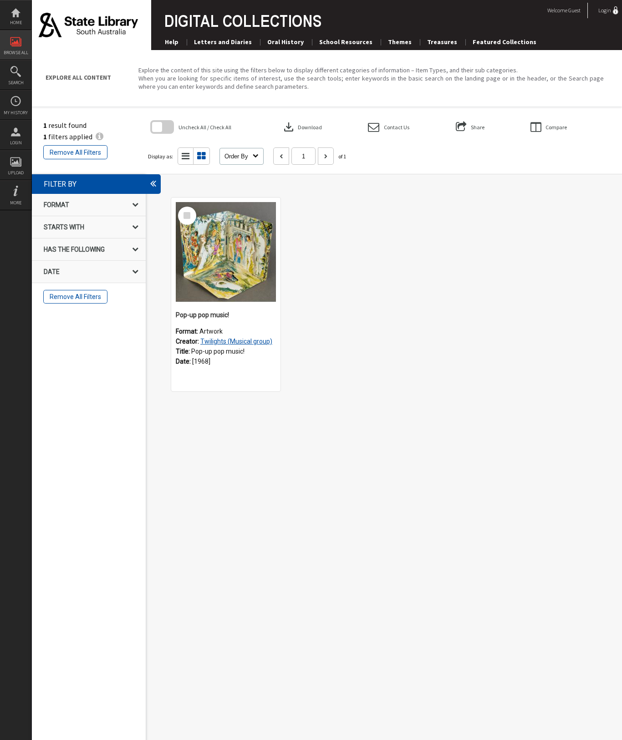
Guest (574, 10)
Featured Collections (504, 42)
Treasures (442, 42)
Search (16, 83)
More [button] (15, 203)
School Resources (345, 42)
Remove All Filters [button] (75, 152)
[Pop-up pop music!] (226, 252)
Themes (400, 42)
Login (16, 143)
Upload (16, 173)
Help (171, 42)
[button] (388, 127)
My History (16, 113)
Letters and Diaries (223, 42)
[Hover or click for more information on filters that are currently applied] (99, 136)
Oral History (285, 42)
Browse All (16, 53)
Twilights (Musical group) (236, 341)
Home (16, 22)
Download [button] (302, 127)
